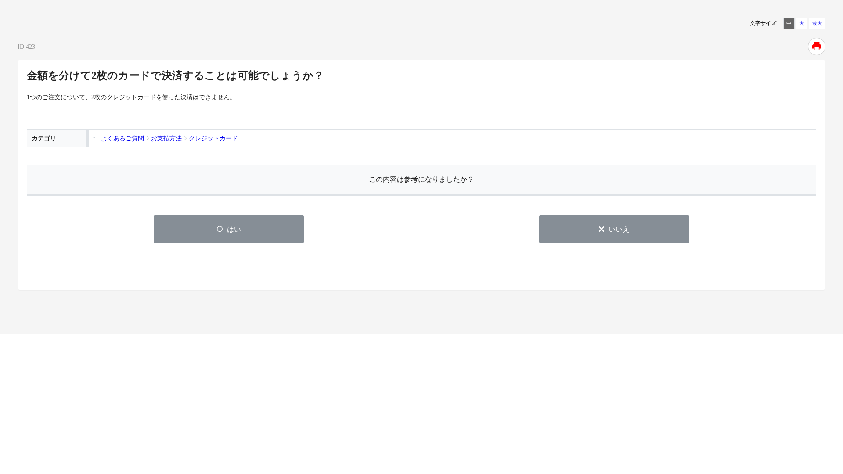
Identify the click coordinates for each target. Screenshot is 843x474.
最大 (817, 23)
